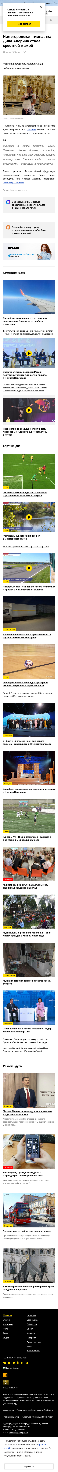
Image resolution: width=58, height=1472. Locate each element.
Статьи (6, 1320)
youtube (8, 1362)
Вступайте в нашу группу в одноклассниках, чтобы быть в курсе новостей (29, 230)
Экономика (32, 1320)
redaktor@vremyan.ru (18, 1432)
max (26, 1362)
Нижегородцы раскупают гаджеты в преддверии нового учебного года (23, 1172)
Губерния (31, 1338)
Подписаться (24, 24)
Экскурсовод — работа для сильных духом (27, 1228)
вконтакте (4, 1362)
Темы (5, 1333)
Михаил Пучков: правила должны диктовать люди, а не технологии (27, 1110)
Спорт (30, 1329)
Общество (32, 1324)
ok (17, 1362)
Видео (6, 1338)
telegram (13, 1362)
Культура (31, 1333)
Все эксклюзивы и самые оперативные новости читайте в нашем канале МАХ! (28, 205)
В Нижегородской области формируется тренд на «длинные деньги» (28, 1286)
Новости (7, 1315)
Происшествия (34, 1342)
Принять (29, 1466)
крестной (31, 129)
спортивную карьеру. (13, 182)
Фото (5, 1329)
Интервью (8, 1324)
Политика (31, 1315)
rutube (22, 1362)
